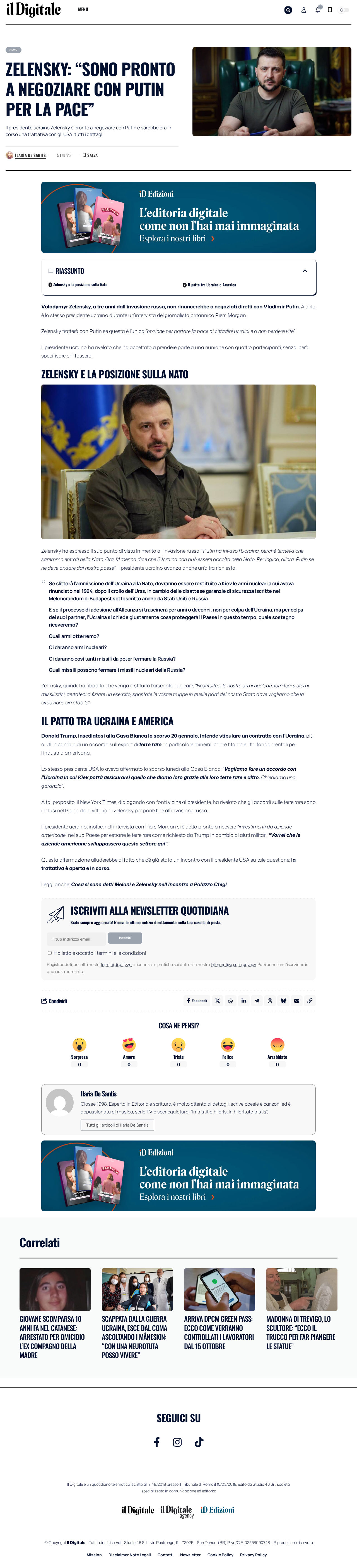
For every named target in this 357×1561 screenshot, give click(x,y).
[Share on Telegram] (257, 1000)
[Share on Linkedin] (244, 1000)
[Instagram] (177, 1442)
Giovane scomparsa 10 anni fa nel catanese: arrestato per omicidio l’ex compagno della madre (52, 1336)
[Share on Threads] (270, 1000)
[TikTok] (199, 1442)
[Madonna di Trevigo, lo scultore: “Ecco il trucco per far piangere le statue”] (301, 1289)
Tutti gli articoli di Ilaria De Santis (117, 1125)
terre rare (150, 744)
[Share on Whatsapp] (231, 1000)
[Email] (297, 1000)
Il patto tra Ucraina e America (212, 284)
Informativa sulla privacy (233, 964)
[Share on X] (217, 1000)
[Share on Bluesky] (283, 1000)
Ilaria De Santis (30, 155)
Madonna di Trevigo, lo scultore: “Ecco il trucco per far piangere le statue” (300, 1332)
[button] (288, 10)
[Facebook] (156, 1442)
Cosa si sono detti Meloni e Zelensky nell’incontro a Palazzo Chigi (149, 884)
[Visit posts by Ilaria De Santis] (9, 155)
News (13, 50)
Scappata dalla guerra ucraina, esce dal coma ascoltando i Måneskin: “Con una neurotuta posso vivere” (134, 1336)
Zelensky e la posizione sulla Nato (80, 284)
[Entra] (304, 10)
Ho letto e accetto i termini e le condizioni (100, 952)
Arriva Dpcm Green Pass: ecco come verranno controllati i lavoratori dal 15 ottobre (219, 1332)
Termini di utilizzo (116, 964)
